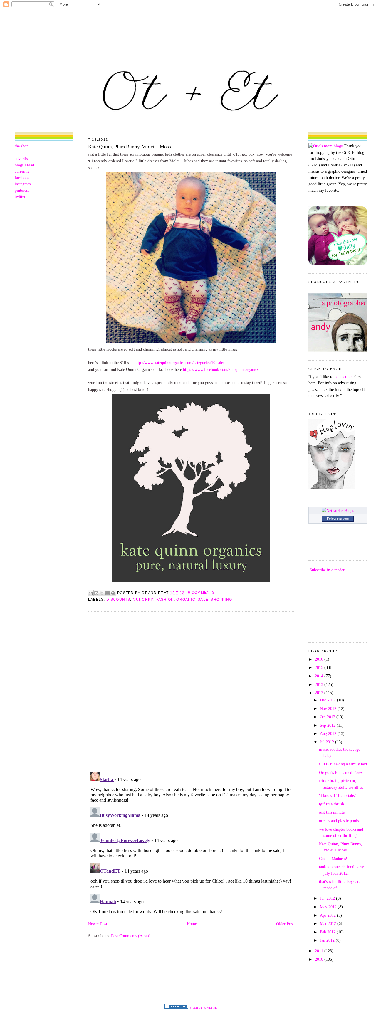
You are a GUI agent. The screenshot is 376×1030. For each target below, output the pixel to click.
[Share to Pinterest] (113, 593)
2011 (319, 950)
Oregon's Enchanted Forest (341, 772)
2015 (319, 667)
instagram (23, 183)
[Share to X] (102, 593)
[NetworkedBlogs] (338, 510)
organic (185, 600)
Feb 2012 (328, 932)
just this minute (332, 812)
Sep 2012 (328, 725)
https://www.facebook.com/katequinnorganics (220, 369)
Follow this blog (338, 518)
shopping (221, 600)
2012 (319, 692)
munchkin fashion (153, 600)
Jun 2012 (328, 898)
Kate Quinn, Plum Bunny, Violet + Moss (129, 146)
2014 (319, 676)
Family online (203, 1007)
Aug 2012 (329, 733)
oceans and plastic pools (339, 820)
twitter (20, 196)
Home (192, 923)
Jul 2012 (327, 742)
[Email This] (91, 593)
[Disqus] (191, 691)
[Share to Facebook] (107, 593)
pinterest (22, 190)
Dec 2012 (328, 700)
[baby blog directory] (337, 263)
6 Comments (201, 592)
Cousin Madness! (333, 858)
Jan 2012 (328, 940)
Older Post (285, 923)
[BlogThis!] (96, 593)
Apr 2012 (328, 915)
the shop (21, 146)
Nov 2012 (329, 708)
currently (22, 171)
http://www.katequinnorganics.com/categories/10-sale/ (179, 362)
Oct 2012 (328, 716)
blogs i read (24, 165)
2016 (319, 659)
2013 (319, 684)
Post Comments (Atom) (130, 935)
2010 (319, 959)
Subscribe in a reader (327, 570)
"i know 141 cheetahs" (337, 795)
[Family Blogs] (176, 1007)
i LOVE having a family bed (343, 764)
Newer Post (97, 923)
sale (203, 600)
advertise (22, 158)
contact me (343, 376)
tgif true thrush (331, 804)
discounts (118, 600)
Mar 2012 (328, 923)
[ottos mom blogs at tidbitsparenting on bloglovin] (331, 488)
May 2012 (329, 906)
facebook (22, 177)
